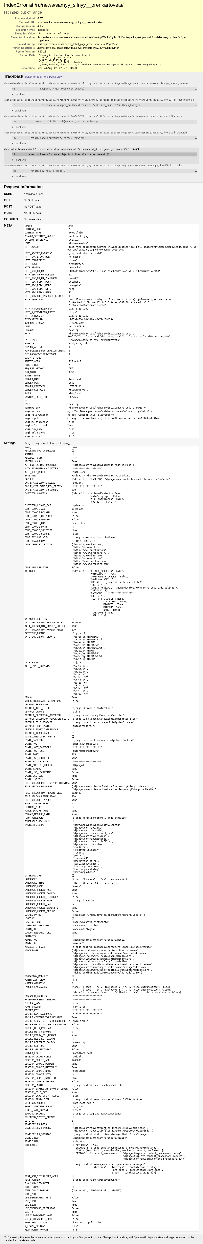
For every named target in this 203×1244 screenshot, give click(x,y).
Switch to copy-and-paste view (43, 76)
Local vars (21, 94)
